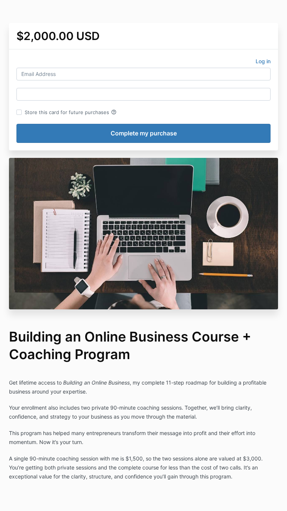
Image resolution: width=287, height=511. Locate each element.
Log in (263, 61)
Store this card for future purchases (71, 112)
